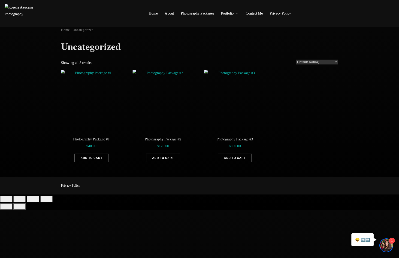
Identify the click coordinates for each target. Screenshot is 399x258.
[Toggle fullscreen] (19, 199)
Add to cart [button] (91, 158)
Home (153, 13)
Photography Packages (197, 13)
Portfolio (227, 13)
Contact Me (254, 13)
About (169, 13)
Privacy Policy (280, 13)
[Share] (33, 199)
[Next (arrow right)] (19, 206)
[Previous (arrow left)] (6, 206)
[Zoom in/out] (6, 199)
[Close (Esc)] (46, 199)
